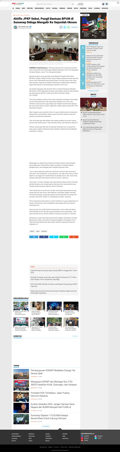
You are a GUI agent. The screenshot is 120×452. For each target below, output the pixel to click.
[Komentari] (73, 237)
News (23, 8)
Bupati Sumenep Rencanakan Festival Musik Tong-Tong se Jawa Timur (93, 114)
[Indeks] (103, 4)
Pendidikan (83, 8)
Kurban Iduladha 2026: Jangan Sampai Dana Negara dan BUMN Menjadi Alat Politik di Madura (52, 407)
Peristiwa (30, 8)
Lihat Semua (46, 426)
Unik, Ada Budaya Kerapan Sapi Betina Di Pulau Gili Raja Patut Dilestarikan (92, 129)
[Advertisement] (20, 57)
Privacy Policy (63, 447)
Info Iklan (56, 447)
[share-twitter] (64, 27)
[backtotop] (60, 430)
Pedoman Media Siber (74, 447)
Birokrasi (62, 8)
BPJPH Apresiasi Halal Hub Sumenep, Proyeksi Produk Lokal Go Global (94, 48)
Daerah (18, 8)
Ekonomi (69, 8)
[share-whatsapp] (68, 27)
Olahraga (97, 8)
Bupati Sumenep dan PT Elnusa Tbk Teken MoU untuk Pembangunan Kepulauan (95, 84)
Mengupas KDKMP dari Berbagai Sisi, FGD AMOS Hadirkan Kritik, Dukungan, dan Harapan (54, 383)
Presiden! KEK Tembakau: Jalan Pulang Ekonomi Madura (50, 394)
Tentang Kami (43, 447)
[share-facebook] (61, 27)
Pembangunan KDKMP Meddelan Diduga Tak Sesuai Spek (53, 372)
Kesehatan (105, 8)
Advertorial (15, 434)
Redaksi (50, 447)
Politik (48, 8)
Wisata (76, 8)
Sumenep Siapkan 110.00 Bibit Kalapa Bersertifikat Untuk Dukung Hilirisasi (49, 417)
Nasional (55, 8)
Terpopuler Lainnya (93, 90)
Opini (30, 438)
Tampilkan (74, 336)
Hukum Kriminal (39, 8)
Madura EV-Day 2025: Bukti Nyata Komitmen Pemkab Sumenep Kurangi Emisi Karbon (94, 58)
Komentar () (75, 27)
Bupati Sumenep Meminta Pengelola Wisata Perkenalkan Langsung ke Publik (92, 121)
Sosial (90, 8)
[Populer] (106, 4)
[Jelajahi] (118, 2)
